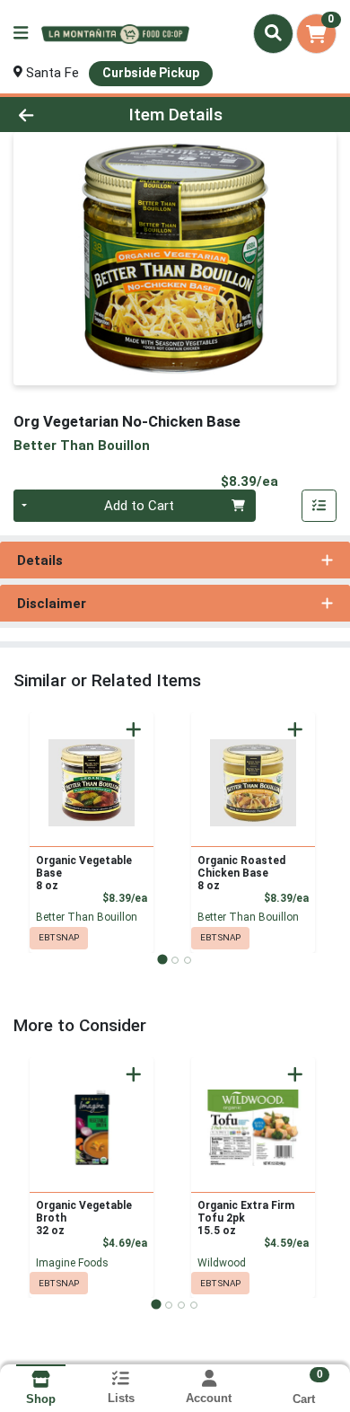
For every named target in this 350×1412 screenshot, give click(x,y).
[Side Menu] (20, 33)
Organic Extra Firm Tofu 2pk (245, 1218)
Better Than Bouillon (86, 917)
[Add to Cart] (133, 729)
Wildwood (221, 1263)
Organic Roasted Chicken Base (241, 873)
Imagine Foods (72, 1263)
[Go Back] (53, 114)
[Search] (273, 33)
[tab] (162, 960)
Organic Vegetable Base (84, 873)
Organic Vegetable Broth (84, 1218)
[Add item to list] (319, 506)
